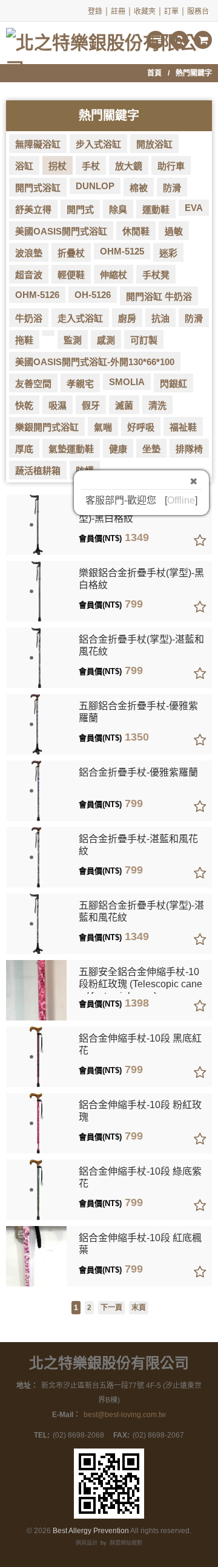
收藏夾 (145, 11)
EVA (194, 208)
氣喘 (103, 427)
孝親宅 (80, 383)
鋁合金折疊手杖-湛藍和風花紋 (138, 845)
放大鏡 (128, 166)
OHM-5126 (37, 295)
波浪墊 (28, 253)
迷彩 (168, 253)
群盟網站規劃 (126, 1543)
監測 (73, 340)
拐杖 (57, 166)
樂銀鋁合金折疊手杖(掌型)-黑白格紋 (141, 579)
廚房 (127, 318)
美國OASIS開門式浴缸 (61, 231)
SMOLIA (127, 382)
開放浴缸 (154, 144)
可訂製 (143, 340)
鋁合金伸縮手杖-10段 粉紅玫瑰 (140, 1111)
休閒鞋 (136, 231)
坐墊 (151, 449)
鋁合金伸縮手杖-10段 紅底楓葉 (140, 1244)
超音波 (28, 275)
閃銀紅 (173, 383)
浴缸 (24, 166)
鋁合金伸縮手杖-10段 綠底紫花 (140, 1177)
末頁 (138, 1307)
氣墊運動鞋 (71, 449)
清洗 (157, 405)
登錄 (95, 11)
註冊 (118, 11)
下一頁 (111, 1307)
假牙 (91, 405)
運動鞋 (156, 209)
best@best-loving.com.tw (125, 1414)
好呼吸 (140, 427)
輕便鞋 (71, 275)
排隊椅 (189, 449)
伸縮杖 (113, 275)
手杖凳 (156, 275)
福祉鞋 (183, 427)
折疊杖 (71, 253)
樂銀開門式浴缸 (47, 427)
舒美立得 (33, 209)
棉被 (139, 188)
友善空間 (33, 383)
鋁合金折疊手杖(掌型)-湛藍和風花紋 (141, 645)
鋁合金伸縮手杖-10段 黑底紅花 (140, 1044)
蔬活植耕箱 (38, 471)
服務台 (198, 11)
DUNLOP (95, 186)
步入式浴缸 (98, 144)
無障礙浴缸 (38, 144)
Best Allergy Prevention (91, 1530)
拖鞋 (24, 340)
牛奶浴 (28, 318)
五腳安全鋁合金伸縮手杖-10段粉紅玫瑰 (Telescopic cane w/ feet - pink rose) (140, 980)
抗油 (160, 318)
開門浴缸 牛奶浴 (159, 296)
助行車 (171, 166)
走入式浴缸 (80, 318)
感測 (106, 340)
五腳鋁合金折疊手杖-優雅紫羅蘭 (138, 712)
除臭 (118, 209)
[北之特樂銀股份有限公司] (109, 38)
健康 (118, 449)
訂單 (171, 11)
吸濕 (57, 405)
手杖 (91, 166)
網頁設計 (86, 1543)
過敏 (174, 231)
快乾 (24, 405)
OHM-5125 (122, 251)
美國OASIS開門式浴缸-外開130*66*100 (94, 362)
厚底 (24, 449)
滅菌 (124, 405)
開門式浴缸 (38, 188)
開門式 (80, 209)
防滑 (172, 188)
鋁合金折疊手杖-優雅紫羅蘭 (138, 772)
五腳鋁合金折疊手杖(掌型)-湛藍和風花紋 (141, 911)
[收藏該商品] (200, 541)
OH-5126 (92, 295)
